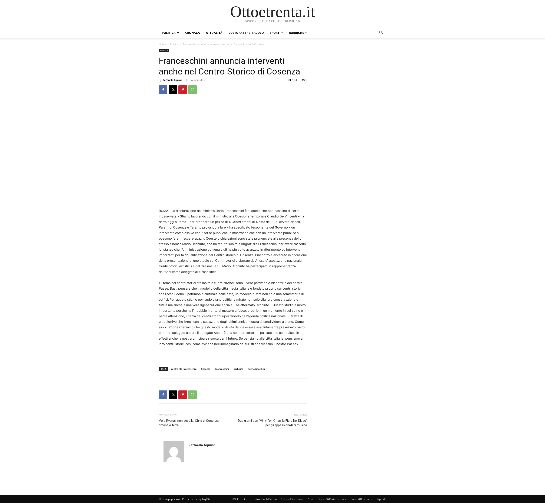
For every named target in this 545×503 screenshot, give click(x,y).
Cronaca (192, 33)
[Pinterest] (182, 89)
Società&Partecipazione (332, 499)
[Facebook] (163, 89)
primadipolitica (256, 368)
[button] (381, 33)
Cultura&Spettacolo (246, 33)
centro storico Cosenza (183, 368)
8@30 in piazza (241, 499)
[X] (173, 89)
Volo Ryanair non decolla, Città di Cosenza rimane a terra (189, 423)
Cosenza (205, 368)
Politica (169, 33)
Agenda (381, 499)
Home (162, 44)
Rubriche (296, 33)
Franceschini (222, 368)
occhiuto (238, 368)
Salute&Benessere (362, 499)
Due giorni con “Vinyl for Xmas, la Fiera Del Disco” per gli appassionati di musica (272, 423)
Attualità (214, 33)
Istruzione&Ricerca (265, 499)
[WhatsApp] (192, 89)
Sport (274, 33)
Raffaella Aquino (172, 79)
